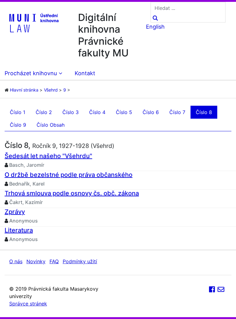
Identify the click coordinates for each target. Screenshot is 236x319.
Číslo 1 (17, 112)
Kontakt (85, 73)
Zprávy (15, 211)
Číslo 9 (18, 125)
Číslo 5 (124, 112)
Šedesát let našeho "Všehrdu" (48, 156)
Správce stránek (28, 304)
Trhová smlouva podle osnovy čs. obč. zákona (72, 193)
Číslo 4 (97, 112)
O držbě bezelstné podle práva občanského (68, 174)
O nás (15, 261)
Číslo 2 (44, 112)
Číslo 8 (204, 112)
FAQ (54, 261)
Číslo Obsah (51, 125)
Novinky (35, 261)
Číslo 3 (70, 112)
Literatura (19, 230)
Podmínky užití (80, 261)
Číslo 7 (177, 112)
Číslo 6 (151, 112)
